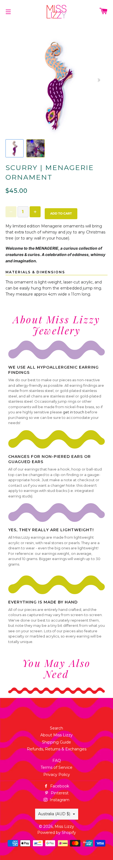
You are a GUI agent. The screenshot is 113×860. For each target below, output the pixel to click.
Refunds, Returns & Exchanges (56, 749)
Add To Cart (61, 213)
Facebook (59, 786)
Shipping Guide (56, 742)
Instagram (59, 799)
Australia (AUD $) (54, 813)
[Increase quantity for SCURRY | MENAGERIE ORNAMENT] (35, 211)
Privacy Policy (56, 774)
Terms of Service (56, 767)
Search (56, 728)
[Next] (98, 79)
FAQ (56, 760)
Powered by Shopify (56, 832)
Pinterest (59, 793)
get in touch (73, 412)
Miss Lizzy (64, 826)
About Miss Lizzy (56, 735)
